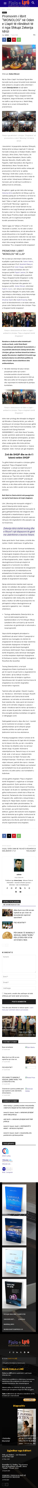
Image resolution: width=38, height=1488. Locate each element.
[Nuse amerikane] (30, 1050)
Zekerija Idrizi (7, 193)
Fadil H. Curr (7, 289)
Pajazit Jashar (19, 272)
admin (7, 35)
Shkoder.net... (7, 1375)
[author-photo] (19, 871)
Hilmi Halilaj (7, 1106)
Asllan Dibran (19, 286)
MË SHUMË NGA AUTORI (11, 905)
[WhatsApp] (19, 40)
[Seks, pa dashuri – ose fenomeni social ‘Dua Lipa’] (32, 1457)
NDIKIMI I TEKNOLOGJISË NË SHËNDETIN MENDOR (14, 1476)
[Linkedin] (17, 1352)
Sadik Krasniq (21, 300)
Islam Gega (18, 267)
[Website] (30, 888)
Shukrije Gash (7, 300)
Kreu (3, 9)
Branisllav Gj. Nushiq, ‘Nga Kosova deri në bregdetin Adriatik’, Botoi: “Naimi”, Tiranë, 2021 (15, 1466)
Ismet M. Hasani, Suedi (10, 1112)
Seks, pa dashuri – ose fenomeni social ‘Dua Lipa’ (14, 1456)
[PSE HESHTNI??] (7, 925)
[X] (9, 40)
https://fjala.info (19, 877)
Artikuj (9, 9)
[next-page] (6, 945)
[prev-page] (3, 945)
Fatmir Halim (28, 261)
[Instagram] (12, 888)
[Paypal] (17, 888)
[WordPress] (17, 892)
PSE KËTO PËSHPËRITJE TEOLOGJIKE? (27, 850)
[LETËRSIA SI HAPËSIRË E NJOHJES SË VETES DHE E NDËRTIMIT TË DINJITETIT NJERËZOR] (19, 1427)
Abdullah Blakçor (25, 264)
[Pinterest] (14, 40)
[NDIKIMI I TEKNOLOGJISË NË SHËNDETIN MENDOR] (32, 1477)
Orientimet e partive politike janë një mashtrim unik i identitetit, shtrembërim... (13, 1091)
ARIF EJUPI (6, 1119)
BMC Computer (7, 1172)
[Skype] (21, 888)
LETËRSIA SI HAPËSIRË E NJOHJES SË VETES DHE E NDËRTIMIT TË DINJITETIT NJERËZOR (18, 1438)
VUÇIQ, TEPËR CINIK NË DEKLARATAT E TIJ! (10, 850)
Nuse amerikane (7, 1047)
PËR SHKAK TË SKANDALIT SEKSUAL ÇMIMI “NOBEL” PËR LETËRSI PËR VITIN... (12, 1080)
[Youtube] (21, 892)
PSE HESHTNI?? (20, 923)
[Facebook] (4, 40)
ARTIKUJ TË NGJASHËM (11, 902)
